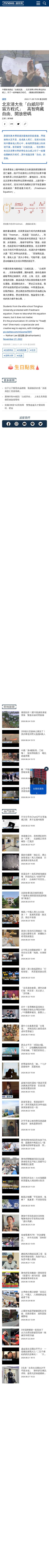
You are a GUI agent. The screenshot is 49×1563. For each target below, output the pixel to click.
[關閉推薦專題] (46, 769)
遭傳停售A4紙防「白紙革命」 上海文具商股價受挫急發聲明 (26, 398)
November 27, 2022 (12, 339)
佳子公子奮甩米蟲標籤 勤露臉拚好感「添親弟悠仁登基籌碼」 (26, 390)
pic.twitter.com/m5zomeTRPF (17, 331)
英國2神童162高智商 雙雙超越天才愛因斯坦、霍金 (25, 407)
